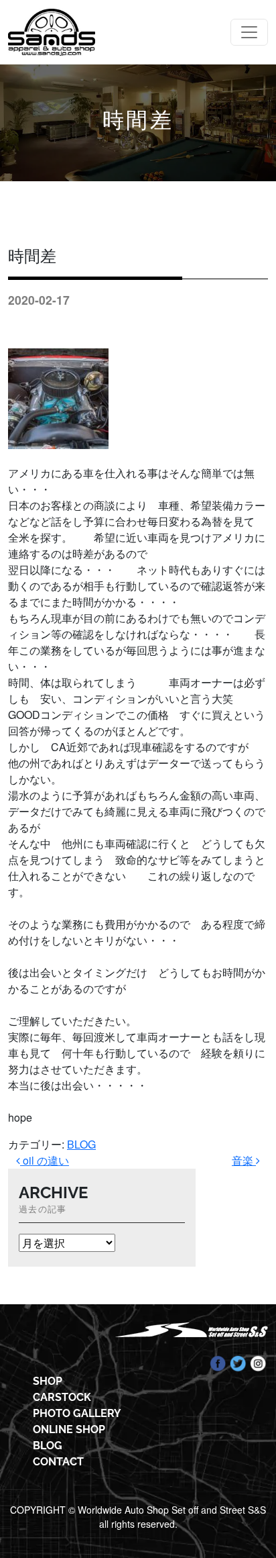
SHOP (47, 1381)
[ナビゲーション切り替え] (249, 32)
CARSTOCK (62, 1397)
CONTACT (58, 1461)
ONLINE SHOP (69, 1429)
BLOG (81, 1144)
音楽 (244, 1160)
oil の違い (44, 1160)
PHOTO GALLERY (77, 1413)
